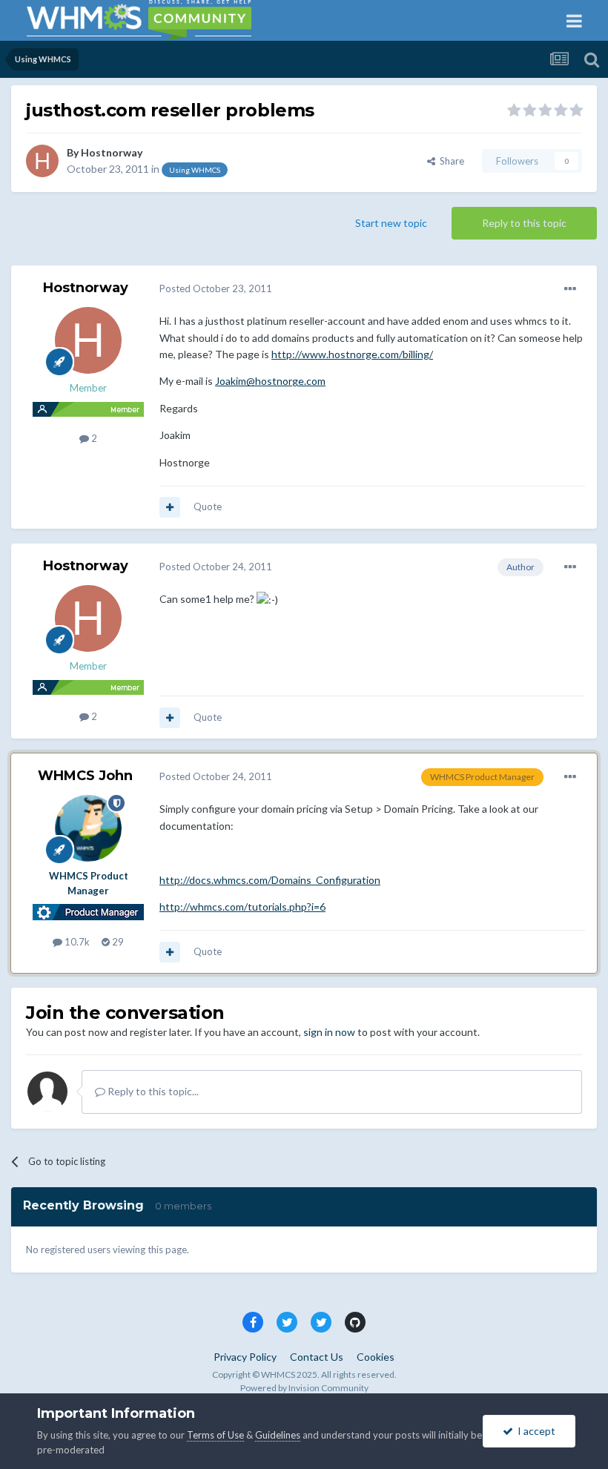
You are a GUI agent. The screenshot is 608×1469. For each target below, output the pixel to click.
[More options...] (570, 289)
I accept (534, 1431)
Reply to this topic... (152, 1091)
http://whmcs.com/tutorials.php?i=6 (242, 906)
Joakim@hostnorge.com (270, 380)
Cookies (375, 1356)
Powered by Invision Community (304, 1387)
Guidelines (277, 1435)
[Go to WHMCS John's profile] (88, 828)
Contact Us (316, 1356)
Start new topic (391, 223)
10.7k (76, 942)
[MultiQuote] (169, 507)
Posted (215, 288)
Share (449, 161)
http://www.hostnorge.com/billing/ (352, 354)
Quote (208, 506)
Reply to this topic (524, 223)
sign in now (329, 1032)
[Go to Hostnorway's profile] (42, 161)
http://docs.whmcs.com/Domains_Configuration (269, 880)
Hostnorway (111, 152)
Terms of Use (215, 1435)
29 (117, 942)
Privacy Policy (245, 1356)
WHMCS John (85, 775)
